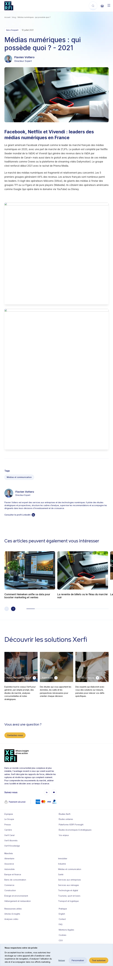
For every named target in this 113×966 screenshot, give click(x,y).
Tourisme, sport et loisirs (69, 896)
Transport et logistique (68, 901)
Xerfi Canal (9, 835)
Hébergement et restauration (17, 901)
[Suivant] (13, 609)
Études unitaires (66, 819)
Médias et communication (19, 477)
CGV (61, 940)
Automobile (9, 869)
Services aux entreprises (69, 880)
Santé (60, 874)
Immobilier (62, 858)
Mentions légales (66, 930)
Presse (7, 824)
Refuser (61, 960)
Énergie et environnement (16, 896)
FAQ (60, 924)
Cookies (62, 935)
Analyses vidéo (11, 919)
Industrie (62, 864)
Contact (62, 919)
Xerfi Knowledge (12, 846)
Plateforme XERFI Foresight (71, 824)
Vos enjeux (64, 835)
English (62, 914)
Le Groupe (9, 819)
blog (14, 17)
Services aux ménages (68, 885)
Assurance (9, 864)
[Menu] (109, 5)
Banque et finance (12, 874)
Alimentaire (9, 858)
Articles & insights (12, 914)
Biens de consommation (15, 880)
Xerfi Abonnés (11, 840)
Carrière (8, 830)
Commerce (9, 885)
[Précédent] (6, 609)
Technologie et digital (68, 890)
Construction (10, 890)
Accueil (7, 17)
